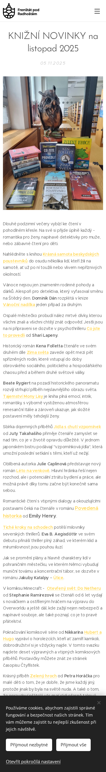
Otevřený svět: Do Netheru (74, 588)
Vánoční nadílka (19, 304)
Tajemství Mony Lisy (23, 396)
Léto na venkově (32, 470)
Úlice (58, 577)
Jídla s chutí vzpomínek (77, 426)
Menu (97, 11)
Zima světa (38, 352)
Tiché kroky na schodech (28, 527)
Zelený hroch (43, 676)
